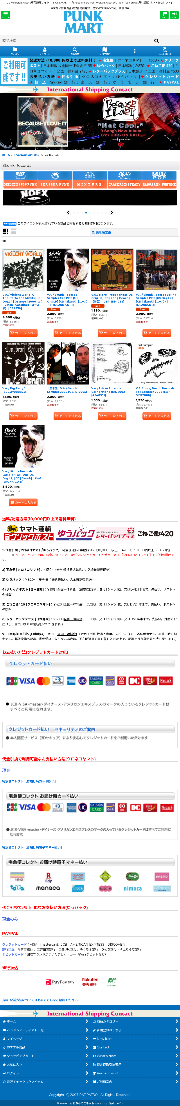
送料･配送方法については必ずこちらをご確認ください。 (41, 1000)
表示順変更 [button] (103, 232)
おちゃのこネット (83, 1103)
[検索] (156, 40)
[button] (5, 15)
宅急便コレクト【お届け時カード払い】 (30, 781)
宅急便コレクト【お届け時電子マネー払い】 (33, 847)
